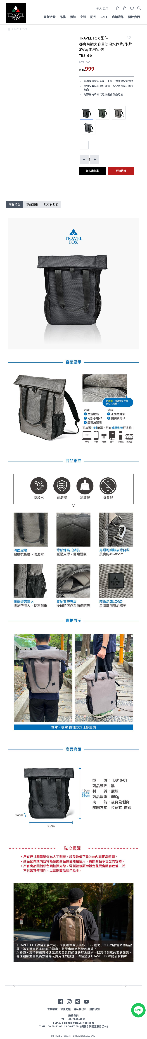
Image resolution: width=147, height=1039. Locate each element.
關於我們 (134, 17)
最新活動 (50, 17)
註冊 (105, 8)
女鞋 (83, 17)
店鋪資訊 (118, 17)
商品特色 (14, 204)
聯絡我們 (73, 1015)
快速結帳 (121, 170)
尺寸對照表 (51, 204)
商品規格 (32, 204)
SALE (104, 17)
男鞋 (73, 17)
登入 (99, 8)
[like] (129, 37)
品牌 (63, 17)
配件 (93, 17)
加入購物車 (92, 170)
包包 (24, 29)
